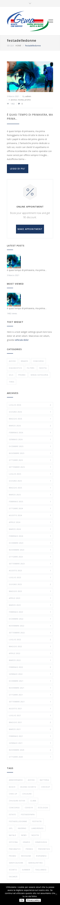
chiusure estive (17, 801)
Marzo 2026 (30, 425)
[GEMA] (27, 21)
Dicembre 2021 (30, 681)
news (23, 835)
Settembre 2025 (30, 467)
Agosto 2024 (30, 515)
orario (26, 842)
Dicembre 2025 (30, 446)
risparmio (41, 856)
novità (35, 835)
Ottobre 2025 (30, 460)
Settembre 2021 (30, 701)
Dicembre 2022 (30, 619)
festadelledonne (18, 821)
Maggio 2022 (30, 646)
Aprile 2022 (30, 653)
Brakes (24, 361)
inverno (22, 828)
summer (26, 870)
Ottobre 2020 (30, 757)
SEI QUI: (10, 45)
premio (29, 849)
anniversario (16, 780)
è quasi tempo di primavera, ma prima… (27, 270)
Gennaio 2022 (30, 674)
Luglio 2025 (30, 474)
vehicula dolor (22, 339)
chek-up (13, 794)
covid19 (29, 807)
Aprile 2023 (30, 598)
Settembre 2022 (30, 632)
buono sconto (28, 787)
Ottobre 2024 (30, 508)
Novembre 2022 (30, 626)
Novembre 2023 (30, 550)
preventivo (44, 849)
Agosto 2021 (30, 708)
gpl (11, 828)
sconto (13, 870)
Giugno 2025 (30, 481)
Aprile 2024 (30, 522)
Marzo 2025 (30, 494)
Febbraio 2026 (30, 432)
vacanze (13, 876)
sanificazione (16, 863)
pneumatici (15, 849)
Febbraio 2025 (30, 501)
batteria (44, 780)
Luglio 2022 (30, 639)
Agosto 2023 (30, 570)
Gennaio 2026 (30, 439)
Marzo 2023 (30, 605)
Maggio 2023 (30, 591)
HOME (18, 45)
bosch (12, 787)
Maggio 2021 (30, 722)
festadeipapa (28, 814)
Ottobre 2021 (30, 695)
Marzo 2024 (30, 529)
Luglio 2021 (30, 715)
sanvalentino (35, 863)
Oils (11, 375)
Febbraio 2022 (30, 667)
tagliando (40, 870)
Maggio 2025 (30, 488)
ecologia (43, 807)
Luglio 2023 (30, 577)
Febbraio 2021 (30, 736)
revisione (26, 856)
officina (13, 842)
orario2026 (41, 842)
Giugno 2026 (30, 412)
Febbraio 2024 (30, 536)
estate (12, 814)
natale (12, 835)
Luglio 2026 (30, 405)
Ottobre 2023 (30, 557)
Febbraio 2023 (30, 612)
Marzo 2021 (30, 729)
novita (21, 99)
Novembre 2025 (30, 453)
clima (33, 801)
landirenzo (37, 828)
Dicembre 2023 (30, 543)
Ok (21, 900)
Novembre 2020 (30, 750)
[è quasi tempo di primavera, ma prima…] (30, 76)
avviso (14, 99)
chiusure (27, 794)
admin (28, 96)
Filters (30, 368)
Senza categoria (39, 375)
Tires (11, 382)
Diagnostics (15, 368)
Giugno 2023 (30, 584)
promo (28, 99)
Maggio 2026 (30, 419)
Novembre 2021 (30, 688)
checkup (45, 787)
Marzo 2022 (30, 660)
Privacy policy (33, 900)
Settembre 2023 (30, 563)
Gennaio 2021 (30, 743)
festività (37, 821)
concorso (38, 361)
